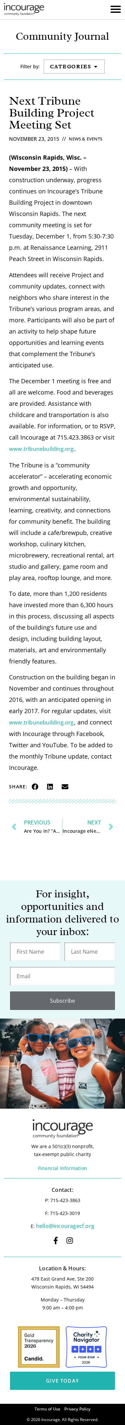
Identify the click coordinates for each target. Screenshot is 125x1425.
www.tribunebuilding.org (41, 448)
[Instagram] (69, 1240)
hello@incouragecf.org (65, 1226)
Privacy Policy (77, 1409)
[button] (34, 786)
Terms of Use (47, 1409)
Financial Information (62, 1168)
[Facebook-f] (55, 1240)
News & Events (85, 139)
